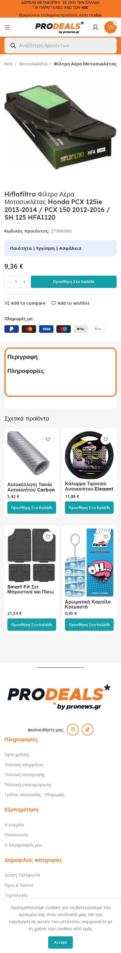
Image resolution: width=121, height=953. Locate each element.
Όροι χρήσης (16, 754)
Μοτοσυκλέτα (33, 64)
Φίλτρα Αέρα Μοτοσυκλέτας (85, 64)
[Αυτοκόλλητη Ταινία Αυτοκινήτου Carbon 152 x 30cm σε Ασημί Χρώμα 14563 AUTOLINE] (31, 455)
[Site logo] (60, 27)
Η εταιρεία (14, 824)
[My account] (95, 27)
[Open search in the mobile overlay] (60, 45)
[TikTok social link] (87, 729)
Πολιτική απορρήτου (24, 764)
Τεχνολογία (15, 895)
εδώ (97, 15)
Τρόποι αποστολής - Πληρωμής (34, 794)
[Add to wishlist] (48, 439)
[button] (31, 507)
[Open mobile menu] (7, 27)
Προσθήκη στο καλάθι (74, 281)
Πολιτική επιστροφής (24, 774)
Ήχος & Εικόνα (18, 885)
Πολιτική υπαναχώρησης (27, 784)
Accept (60, 942)
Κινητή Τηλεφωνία (22, 875)
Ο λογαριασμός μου (23, 845)
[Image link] (60, 696)
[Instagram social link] (73, 729)
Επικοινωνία (16, 834)
